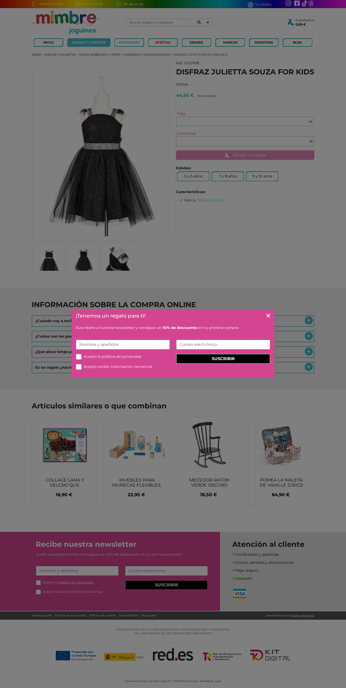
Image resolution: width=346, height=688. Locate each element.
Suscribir (223, 358)
